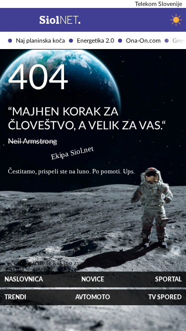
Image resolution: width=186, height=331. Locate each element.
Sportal (168, 279)
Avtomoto (92, 297)
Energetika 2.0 (95, 41)
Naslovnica (23, 279)
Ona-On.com (143, 41)
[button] (8, 20)
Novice (92, 279)
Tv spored (165, 297)
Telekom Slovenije (158, 4)
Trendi (15, 297)
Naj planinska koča (40, 41)
